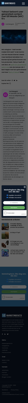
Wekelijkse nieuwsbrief (14, 197)
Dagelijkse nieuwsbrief (15, 195)
